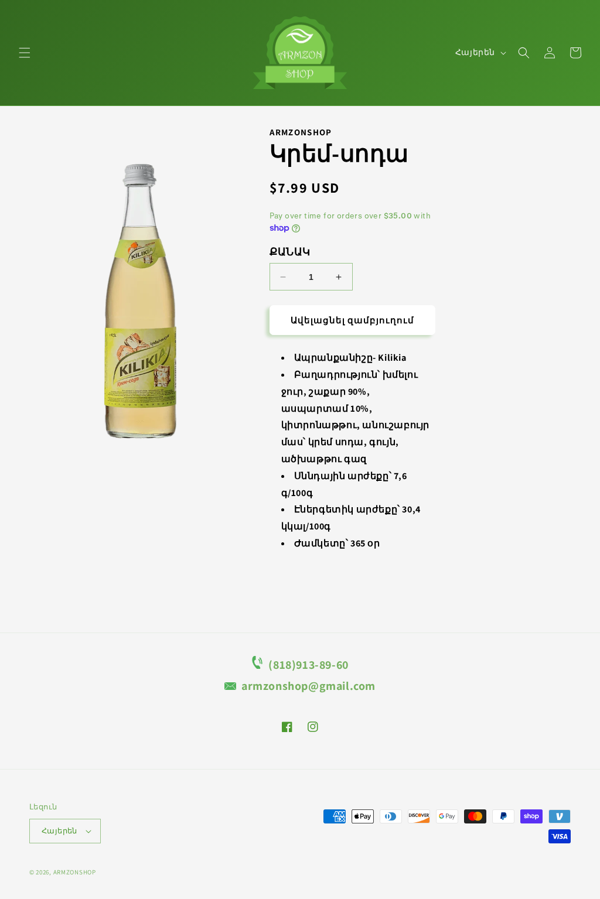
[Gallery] (137, 290)
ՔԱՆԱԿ (290, 251)
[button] (25, 53)
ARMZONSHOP (74, 872)
